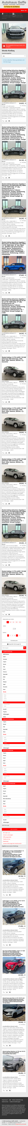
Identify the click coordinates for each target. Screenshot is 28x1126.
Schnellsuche (14, 640)
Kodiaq (5, 702)
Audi (4, 656)
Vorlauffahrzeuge (8, 719)
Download (5, 841)
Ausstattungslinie (6, 53)
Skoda (4, 692)
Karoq (5, 700)
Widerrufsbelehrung (17, 1100)
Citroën (5, 659)
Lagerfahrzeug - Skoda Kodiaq (14, 592)
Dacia (4, 664)
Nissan (5, 682)
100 (16, 622)
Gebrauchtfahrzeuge (9, 783)
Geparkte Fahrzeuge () (15, 644)
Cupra (4, 661)
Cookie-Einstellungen (14, 1101)
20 (10, 622)
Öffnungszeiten (7, 837)
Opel (4, 684)
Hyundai (5, 674)
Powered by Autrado (21, 1124)
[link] (3, 121)
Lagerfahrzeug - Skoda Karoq (14, 1021)
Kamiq (5, 698)
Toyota (5, 711)
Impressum (5, 1100)
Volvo (4, 716)
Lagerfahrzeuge (7, 651)
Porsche (5, 687)
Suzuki (4, 709)
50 (13, 622)
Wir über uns (6, 832)
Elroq (5, 695)
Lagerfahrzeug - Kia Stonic (14, 971)
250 (20, 622)
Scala (5, 706)
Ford (4, 669)
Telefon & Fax (6, 839)
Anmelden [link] (14, 829)
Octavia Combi (7, 704)
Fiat (4, 666)
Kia (4, 679)
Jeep (4, 676)
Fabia (5, 696)
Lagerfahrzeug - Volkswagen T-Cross (14, 873)
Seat (4, 689)
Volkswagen (6, 714)
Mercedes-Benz (7, 798)
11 (19, 635)
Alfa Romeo (6, 654)
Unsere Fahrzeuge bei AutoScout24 (12, 843)
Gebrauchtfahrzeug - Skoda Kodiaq (14, 378)
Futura (5, 671)
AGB (10, 1100)
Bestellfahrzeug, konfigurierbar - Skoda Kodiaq (14, 94)
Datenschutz (5, 1101)
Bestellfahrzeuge (8, 750)
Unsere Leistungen (8, 835)
